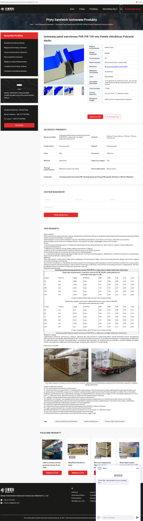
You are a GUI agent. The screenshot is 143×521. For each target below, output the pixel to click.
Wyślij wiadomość (61, 215)
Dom (31, 24)
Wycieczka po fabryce (78, 495)
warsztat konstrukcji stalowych (15, 52)
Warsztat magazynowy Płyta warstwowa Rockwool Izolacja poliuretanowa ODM (102, 465)
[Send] (137, 517)
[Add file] (98, 517)
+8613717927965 (19, 119)
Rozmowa (19, 125)
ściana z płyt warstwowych (114, 421)
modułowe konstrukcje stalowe (15, 66)
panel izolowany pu (91, 421)
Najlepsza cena (95, 117)
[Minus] (137, 468)
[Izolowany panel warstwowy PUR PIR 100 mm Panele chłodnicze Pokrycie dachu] (52, 449)
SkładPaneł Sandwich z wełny (76, 464)
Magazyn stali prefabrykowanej (15, 62)
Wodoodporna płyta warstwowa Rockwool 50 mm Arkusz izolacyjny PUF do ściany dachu (129, 465)
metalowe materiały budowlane (15, 71)
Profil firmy (75, 492)
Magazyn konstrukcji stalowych (15, 48)
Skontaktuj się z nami (78, 501)
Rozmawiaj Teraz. (113, 117)
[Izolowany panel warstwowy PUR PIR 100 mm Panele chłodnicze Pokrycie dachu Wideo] (64, 64)
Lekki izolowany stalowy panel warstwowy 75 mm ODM (52, 465)
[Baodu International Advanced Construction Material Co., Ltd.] (8, 9)
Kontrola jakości (76, 498)
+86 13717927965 (22, 114)
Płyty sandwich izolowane (44, 24)
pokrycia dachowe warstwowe (66, 421)
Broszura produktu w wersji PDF (116, 66)
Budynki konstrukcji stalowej (14, 43)
